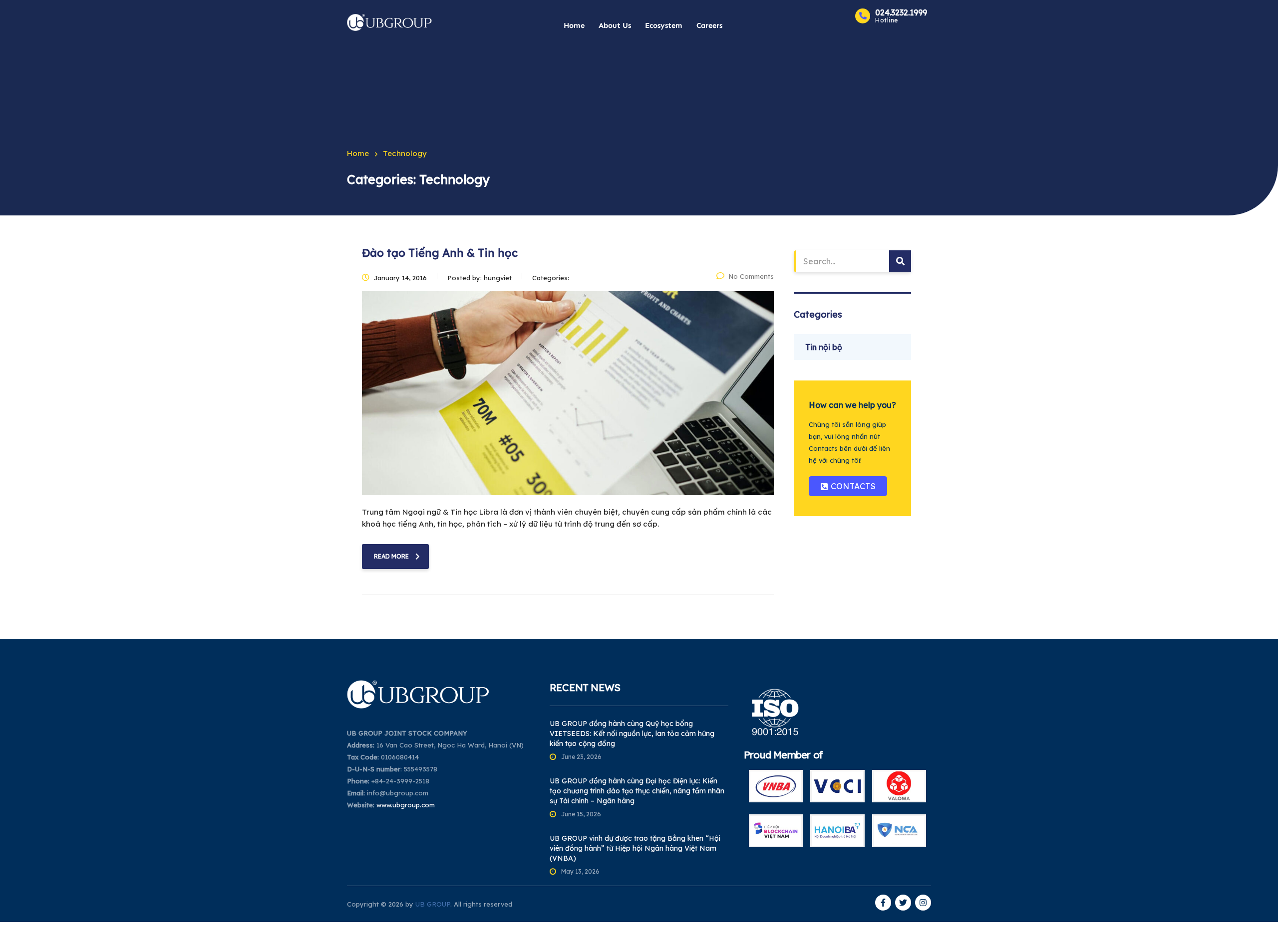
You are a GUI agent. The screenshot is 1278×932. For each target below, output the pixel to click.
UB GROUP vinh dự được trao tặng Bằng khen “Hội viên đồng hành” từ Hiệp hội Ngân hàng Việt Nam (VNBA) (635, 848)
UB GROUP (432, 904)
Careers (709, 25)
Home (574, 25)
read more (391, 556)
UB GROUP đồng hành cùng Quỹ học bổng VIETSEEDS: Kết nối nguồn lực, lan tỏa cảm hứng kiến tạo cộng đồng (632, 733)
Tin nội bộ (823, 347)
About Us (615, 25)
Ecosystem (663, 25)
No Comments (751, 276)
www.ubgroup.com (405, 805)
